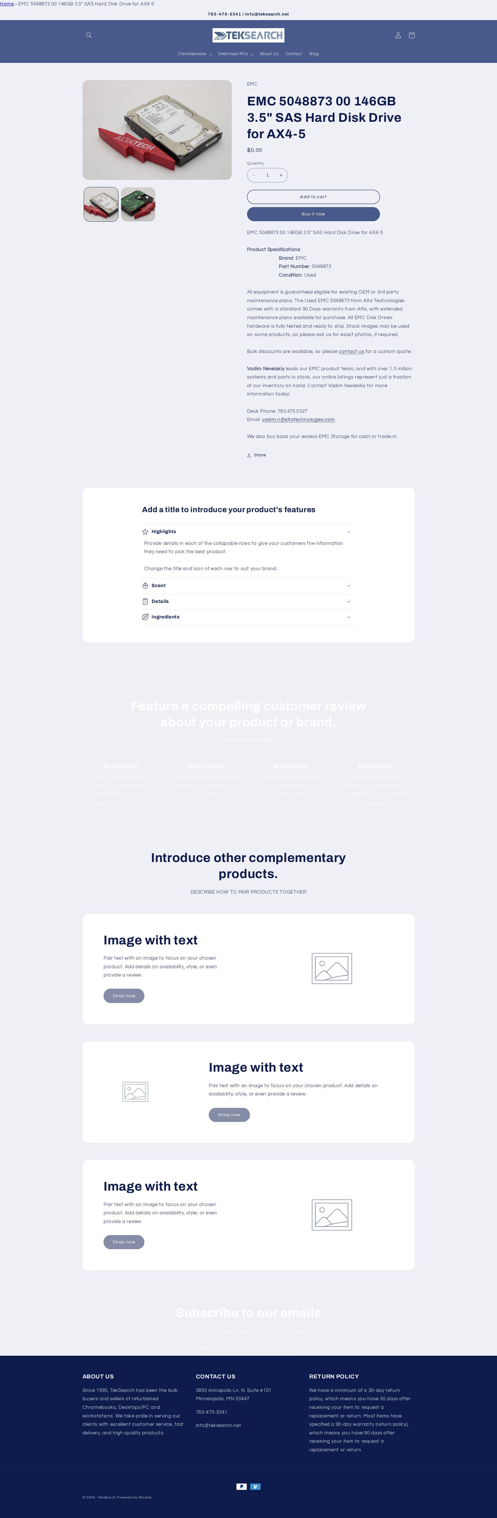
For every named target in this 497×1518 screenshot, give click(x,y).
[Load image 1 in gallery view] (101, 204)
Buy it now (314, 214)
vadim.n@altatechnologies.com (298, 419)
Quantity (255, 163)
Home (7, 4)
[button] (89, 35)
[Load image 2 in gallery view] (138, 204)
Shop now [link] (124, 996)
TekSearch (106, 1497)
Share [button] (260, 455)
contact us (351, 351)
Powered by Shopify (134, 1497)
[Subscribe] (296, 1349)
